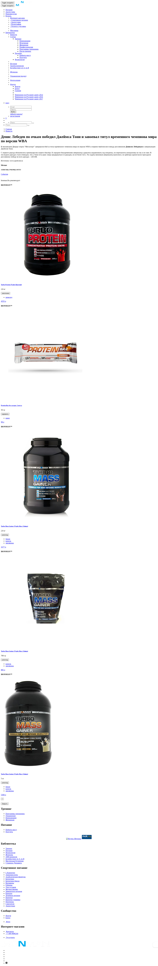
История (13, 64)
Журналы (14, 72)
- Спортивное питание (19, 20)
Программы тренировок (29, 49)
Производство (11, 14)
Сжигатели (10, 904)
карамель (5, 414)
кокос (8, 418)
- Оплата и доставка (18, 26)
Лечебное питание (13, 895)
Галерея (18, 91)
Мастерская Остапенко (15, 861)
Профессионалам (26, 47)
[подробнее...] (47, 280)
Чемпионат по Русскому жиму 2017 (29, 99)
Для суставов (11, 887)
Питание (9, 10)
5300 (3, 795)
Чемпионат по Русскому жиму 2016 (29, 97)
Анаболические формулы (16, 877)
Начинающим (24, 41)
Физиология (20, 60)
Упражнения (10, 816)
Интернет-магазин (17, 18)
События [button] (4, 174)
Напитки (9, 898)
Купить (8, 16)
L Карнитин (10, 873)
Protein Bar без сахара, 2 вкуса (11, 405)
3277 (3, 547)
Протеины (10, 902)
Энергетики (10, 906)
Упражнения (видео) (18, 76)
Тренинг (18, 39)
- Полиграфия (15, 24)
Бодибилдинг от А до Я (19, 68)
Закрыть (5, 804)
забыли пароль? (16, 114)
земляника (5, 293)
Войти (13, 112)
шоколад (9, 297)
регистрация (15, 116)
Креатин (9, 893)
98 (2, 422)
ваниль (8, 541)
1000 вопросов (11, 857)
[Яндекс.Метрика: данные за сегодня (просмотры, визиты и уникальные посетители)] (73, 839)
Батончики (10, 879)
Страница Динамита (14, 863)
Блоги (17, 89)
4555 (3, 301)
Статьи (13, 37)
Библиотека (10, 33)
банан (8, 539)
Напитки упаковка (13, 900)
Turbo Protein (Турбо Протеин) (11, 285)
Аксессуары (10, 12)
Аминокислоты (12, 875)
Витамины (10, 883)
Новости (13, 35)
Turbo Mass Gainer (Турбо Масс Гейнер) (14, 526)
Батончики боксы (12, 881)
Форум (13, 84)
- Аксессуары (15, 22)
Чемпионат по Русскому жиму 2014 (29, 95)
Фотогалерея (15, 80)
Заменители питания (14, 891)
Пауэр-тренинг (25, 51)
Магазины (14, 30)
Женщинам (23, 45)
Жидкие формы (12, 889)
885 (3, 670)
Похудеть (23, 57)
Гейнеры (9, 885)
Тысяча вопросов (17, 66)
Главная (9, 129)
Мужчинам (23, 43)
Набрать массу (25, 55)
